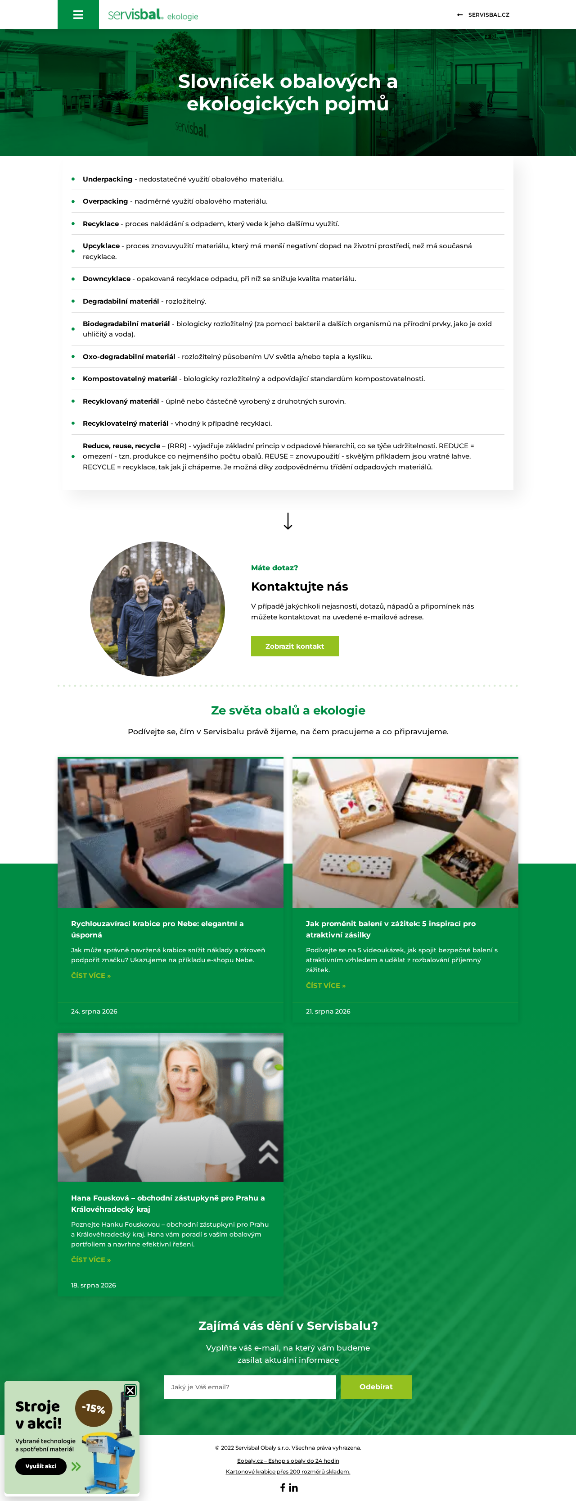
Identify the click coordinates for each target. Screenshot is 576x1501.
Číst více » (91, 975)
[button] (130, 1390)
